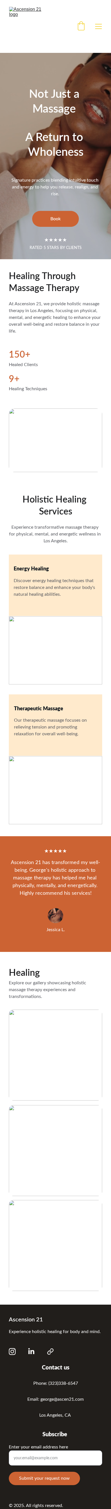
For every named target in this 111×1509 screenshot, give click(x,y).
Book (55, 219)
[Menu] (98, 26)
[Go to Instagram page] (12, 1351)
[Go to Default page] (50, 1351)
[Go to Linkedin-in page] (31, 1351)
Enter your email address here (38, 1447)
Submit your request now (44, 1478)
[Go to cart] (81, 26)
